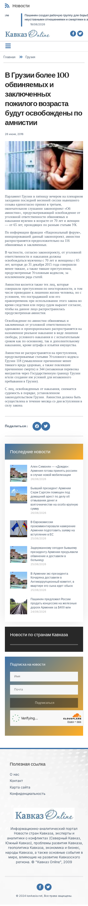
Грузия (30, 57)
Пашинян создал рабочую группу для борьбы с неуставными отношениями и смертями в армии (44, 17)
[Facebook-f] (73, 33)
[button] (37, 426)
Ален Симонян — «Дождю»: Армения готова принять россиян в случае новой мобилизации (54, 471)
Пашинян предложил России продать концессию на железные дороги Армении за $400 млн (54, 603)
